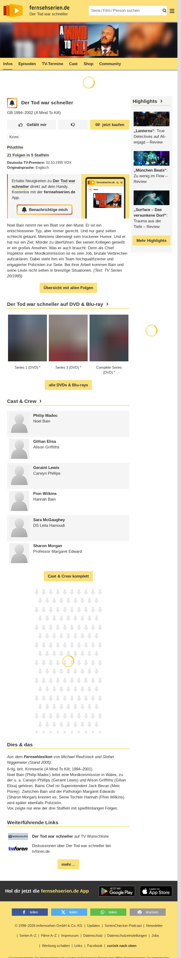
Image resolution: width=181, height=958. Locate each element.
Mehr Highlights (151, 240)
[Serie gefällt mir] (31, 125)
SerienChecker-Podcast (123, 926)
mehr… (68, 864)
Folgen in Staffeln (28, 155)
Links (78, 946)
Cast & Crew (21, 401)
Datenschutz (93, 935)
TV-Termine (52, 64)
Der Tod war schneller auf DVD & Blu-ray (55, 304)
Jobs (155, 935)
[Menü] (172, 11)
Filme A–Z (49, 935)
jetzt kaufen (113, 124)
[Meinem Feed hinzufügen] (12, 103)
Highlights (145, 101)
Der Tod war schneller (48, 14)
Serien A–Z (27, 935)
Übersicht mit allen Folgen (68, 288)
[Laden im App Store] (156, 891)
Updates (93, 926)
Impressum (70, 935)
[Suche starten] (164, 10)
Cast (73, 64)
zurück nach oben (121, 946)
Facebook (95, 946)
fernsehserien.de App (65, 891)
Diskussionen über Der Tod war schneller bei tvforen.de (71, 849)
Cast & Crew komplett (68, 576)
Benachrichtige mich (48, 209)
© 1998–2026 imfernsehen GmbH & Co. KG (48, 926)
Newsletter (154, 926)
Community (110, 64)
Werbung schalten (56, 946)
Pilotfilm (15, 147)
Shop (88, 64)
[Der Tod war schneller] (105, 196)
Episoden (27, 64)
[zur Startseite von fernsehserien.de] (13, 10)
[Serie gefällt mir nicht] (73, 125)
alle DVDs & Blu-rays (68, 385)
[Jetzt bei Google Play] (117, 891)
